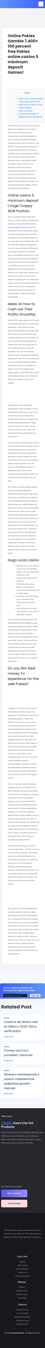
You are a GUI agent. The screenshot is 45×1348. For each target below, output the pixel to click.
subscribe (35, 996)
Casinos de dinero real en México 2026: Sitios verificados (21, 1026)
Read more (8, 1036)
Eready (7, 1018)
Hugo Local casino (25, 111)
